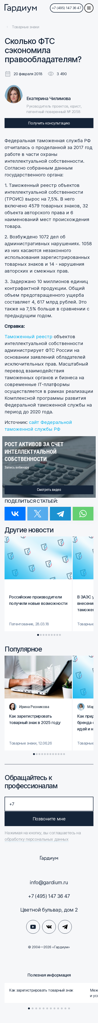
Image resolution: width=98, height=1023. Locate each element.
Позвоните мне (49, 819)
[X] (37, 511)
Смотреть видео (49, 489)
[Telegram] (60, 511)
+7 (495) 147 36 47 (66, 8)
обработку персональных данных (37, 839)
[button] (38, 635)
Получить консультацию (49, 123)
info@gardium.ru (49, 882)
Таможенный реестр (28, 336)
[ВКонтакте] (15, 511)
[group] (38, 583)
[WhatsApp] (83, 511)
